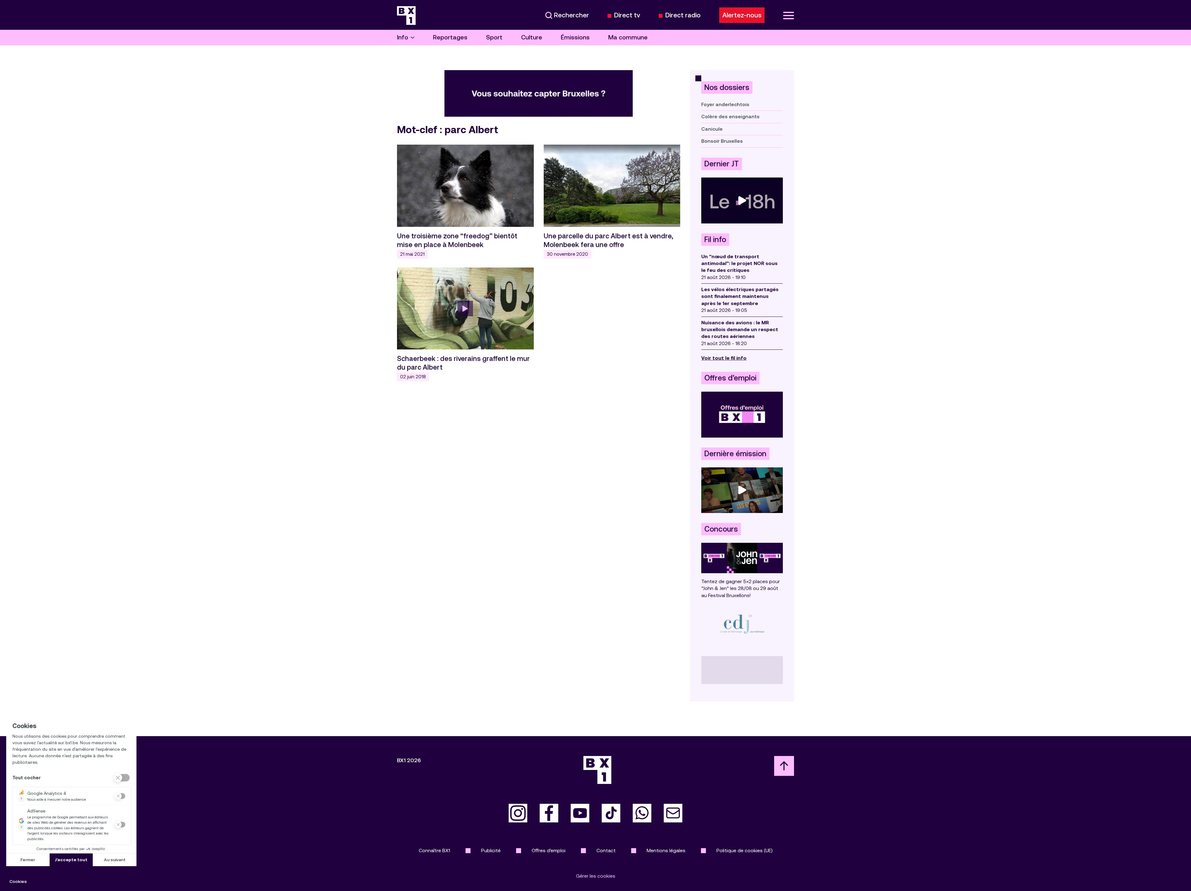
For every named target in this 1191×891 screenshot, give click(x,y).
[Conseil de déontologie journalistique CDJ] (742, 624)
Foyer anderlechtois (725, 104)
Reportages (450, 37)
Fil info (715, 239)
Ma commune (628, 37)
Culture (531, 37)
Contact (606, 850)
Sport (494, 37)
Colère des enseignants (730, 116)
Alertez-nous (741, 15)
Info (402, 37)
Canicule (712, 129)
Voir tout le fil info (724, 358)
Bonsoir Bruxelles (722, 141)
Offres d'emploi (548, 850)
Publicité (491, 850)
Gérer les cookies (595, 876)
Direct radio (683, 15)
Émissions (575, 37)
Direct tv (627, 15)
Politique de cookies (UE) (744, 850)
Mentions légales (666, 850)
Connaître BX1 (434, 850)
